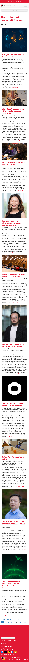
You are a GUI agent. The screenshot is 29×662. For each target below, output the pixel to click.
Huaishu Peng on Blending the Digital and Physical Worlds (13, 345)
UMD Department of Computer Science (12, 5)
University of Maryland (14, 1)
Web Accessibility (5, 654)
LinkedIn (12, 652)
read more (14, 87)
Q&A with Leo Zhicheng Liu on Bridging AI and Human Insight (13, 522)
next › (20, 622)
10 (18, 619)
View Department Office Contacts (8, 638)
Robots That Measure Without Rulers (13, 458)
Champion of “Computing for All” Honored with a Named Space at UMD (13, 111)
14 (5, 622)
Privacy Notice (13, 654)
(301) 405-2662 (10, 649)
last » (25, 622)
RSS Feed (15, 652)
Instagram (9, 652)
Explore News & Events (14, 10)
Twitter (5, 652)
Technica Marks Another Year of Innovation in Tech (13, 163)
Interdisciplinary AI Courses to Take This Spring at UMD (13, 275)
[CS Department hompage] (14, 658)
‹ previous (9, 619)
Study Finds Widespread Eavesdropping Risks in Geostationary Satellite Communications (11, 585)
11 (21, 619)
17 (14, 622)
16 (11, 622)
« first (3, 619)
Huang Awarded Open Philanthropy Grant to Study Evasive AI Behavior (12, 223)
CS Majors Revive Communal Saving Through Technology (12, 404)
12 (24, 619)
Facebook (2, 652)
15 (8, 622)
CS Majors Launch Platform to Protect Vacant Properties (13, 56)
